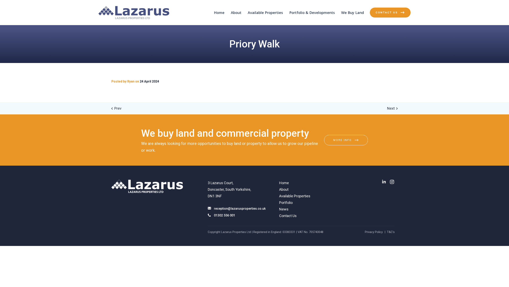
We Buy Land (352, 12)
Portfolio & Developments (312, 12)
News (283, 209)
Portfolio (286, 203)
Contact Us (288, 216)
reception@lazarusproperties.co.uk (240, 208)
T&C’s (391, 232)
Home (219, 12)
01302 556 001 (224, 215)
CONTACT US (387, 12)
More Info (342, 140)
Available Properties (265, 12)
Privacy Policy (374, 232)
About (236, 12)
